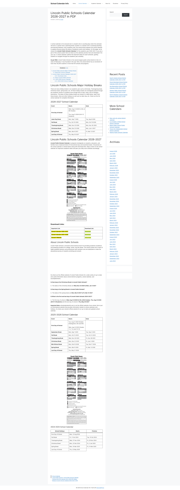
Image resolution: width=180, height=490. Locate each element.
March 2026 (113, 163)
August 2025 (113, 180)
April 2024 (113, 218)
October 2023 (114, 232)
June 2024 (113, 213)
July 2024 (112, 211)
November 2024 (114, 201)
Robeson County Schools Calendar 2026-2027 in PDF (65, 480)
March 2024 (113, 220)
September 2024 (114, 206)
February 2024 (114, 222)
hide (67, 68)
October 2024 (114, 203)
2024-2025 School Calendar (64, 81)
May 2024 (112, 215)
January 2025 (113, 196)
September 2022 (114, 258)
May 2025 (112, 187)
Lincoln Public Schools (57, 477)
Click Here (88, 237)
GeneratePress (100, 487)
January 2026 (113, 168)
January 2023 (113, 254)
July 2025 (112, 182)
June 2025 (113, 184)
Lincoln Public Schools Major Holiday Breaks (63, 70)
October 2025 (113, 175)
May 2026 (112, 158)
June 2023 (113, 242)
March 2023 (113, 249)
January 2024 (113, 225)
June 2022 (113, 261)
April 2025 (112, 189)
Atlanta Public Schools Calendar (119, 132)
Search (112, 12)
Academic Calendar (96, 3)
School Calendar (83, 3)
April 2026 (113, 160)
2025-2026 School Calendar (62, 79)
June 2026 (113, 156)
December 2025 (114, 170)
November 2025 (114, 172)
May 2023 (112, 244)
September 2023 (114, 234)
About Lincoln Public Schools (62, 77)
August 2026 (113, 151)
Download (88, 231)
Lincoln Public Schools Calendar (70, 477)
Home (74, 3)
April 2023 (113, 246)
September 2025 (114, 177)
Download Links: (61, 76)
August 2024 (113, 208)
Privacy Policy (124, 3)
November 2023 (114, 230)
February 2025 (114, 194)
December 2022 (114, 256)
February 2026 (114, 165)
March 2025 (113, 191)
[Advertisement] (77, 32)
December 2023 (114, 227)
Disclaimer (115, 3)
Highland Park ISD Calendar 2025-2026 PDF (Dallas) (64, 479)
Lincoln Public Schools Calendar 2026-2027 (63, 74)
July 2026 (112, 153)
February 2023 (114, 251)
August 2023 (113, 237)
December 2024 (114, 199)
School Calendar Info (60, 3)
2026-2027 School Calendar (61, 72)
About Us (108, 3)
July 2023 (112, 239)
